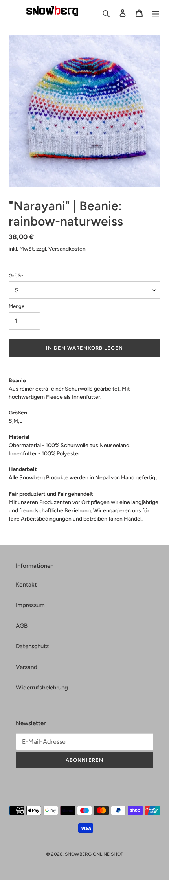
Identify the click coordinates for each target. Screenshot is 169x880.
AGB (22, 625)
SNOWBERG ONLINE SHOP (94, 854)
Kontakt (26, 584)
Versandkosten (67, 249)
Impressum (30, 605)
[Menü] (155, 12)
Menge (16, 306)
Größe (16, 276)
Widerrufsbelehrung (42, 687)
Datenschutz (32, 646)
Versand (26, 667)
